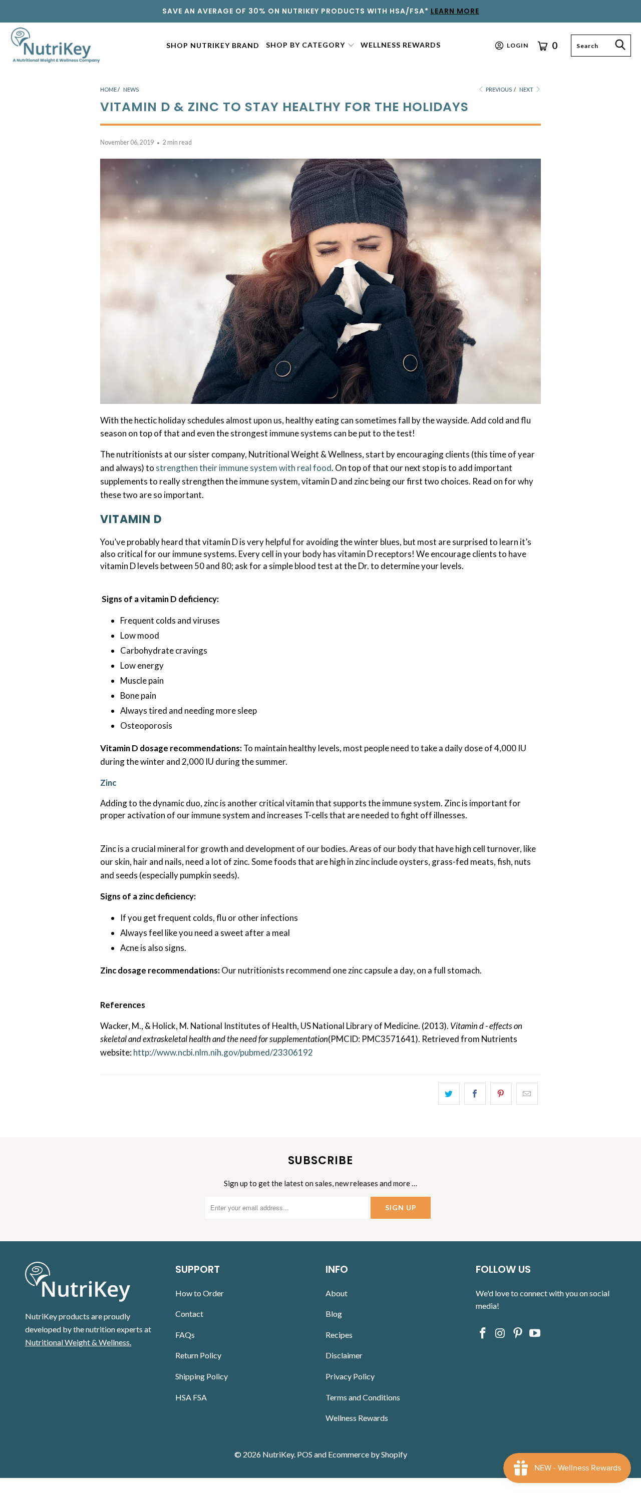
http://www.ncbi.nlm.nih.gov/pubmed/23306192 (223, 1052)
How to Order (199, 1293)
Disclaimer (344, 1355)
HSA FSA (191, 1397)
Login (517, 45)
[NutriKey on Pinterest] (517, 1333)
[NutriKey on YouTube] (535, 1333)
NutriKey (278, 1454)
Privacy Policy (350, 1376)
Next (526, 89)
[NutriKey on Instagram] (500, 1333)
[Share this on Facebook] (475, 1094)
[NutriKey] (56, 45)
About (337, 1293)
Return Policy (198, 1355)
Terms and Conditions (363, 1397)
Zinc (108, 782)
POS (304, 1454)
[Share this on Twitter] (449, 1094)
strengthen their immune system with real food (244, 467)
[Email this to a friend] (527, 1094)
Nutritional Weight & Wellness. (78, 1342)
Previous (498, 89)
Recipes (339, 1334)
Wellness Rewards (357, 1417)
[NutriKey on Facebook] (483, 1333)
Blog (334, 1313)
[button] (310, 45)
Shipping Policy (201, 1376)
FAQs (185, 1334)
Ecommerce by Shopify (367, 1454)
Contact (189, 1313)
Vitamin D (131, 519)
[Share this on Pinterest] (501, 1094)
